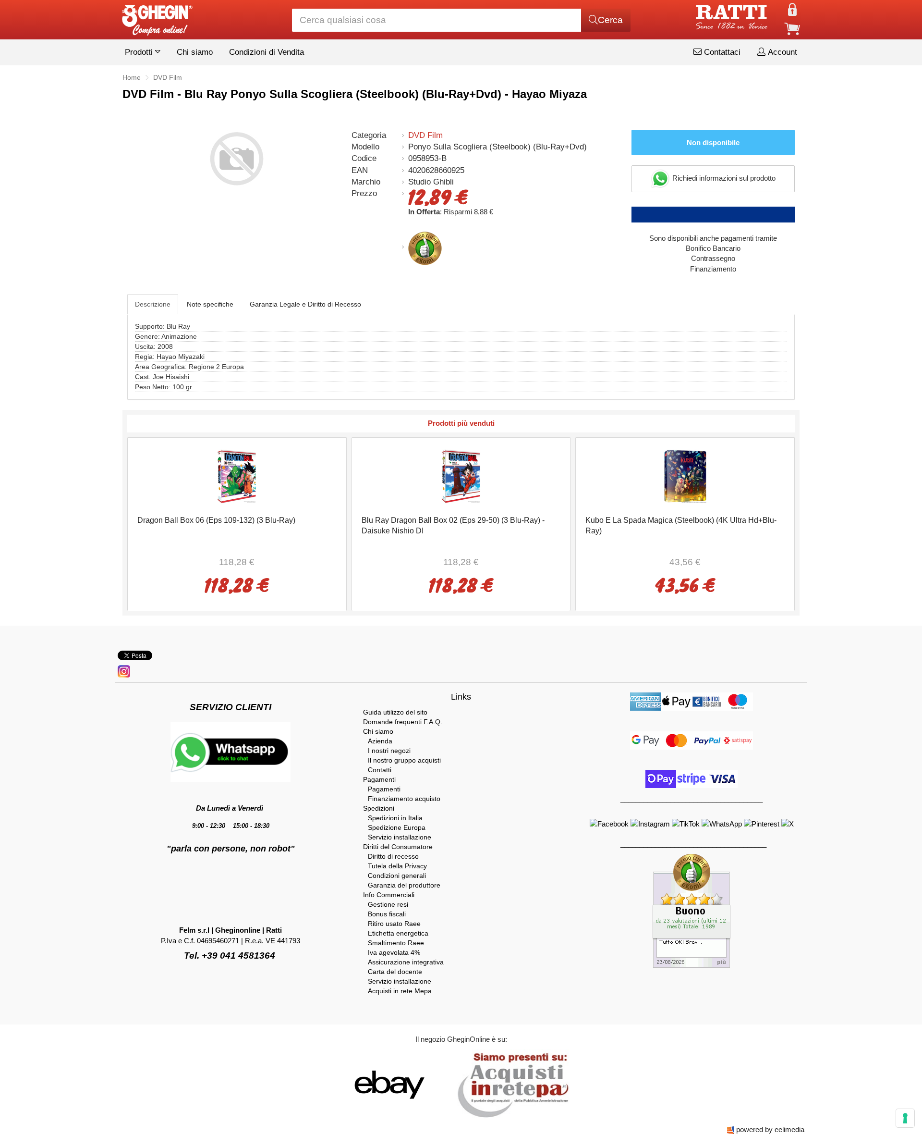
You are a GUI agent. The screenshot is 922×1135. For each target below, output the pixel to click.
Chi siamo (195, 52)
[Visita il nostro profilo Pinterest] (762, 823)
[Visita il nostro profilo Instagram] (651, 823)
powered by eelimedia (770, 1129)
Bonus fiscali (387, 914)
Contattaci (721, 52)
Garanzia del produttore (404, 885)
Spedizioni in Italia (395, 818)
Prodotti (140, 52)
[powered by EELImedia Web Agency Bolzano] (730, 1129)
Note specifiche (210, 304)
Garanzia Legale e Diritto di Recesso (305, 304)
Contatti (379, 770)
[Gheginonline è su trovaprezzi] (448, 1083)
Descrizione (152, 304)
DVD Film (425, 135)
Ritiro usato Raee (394, 923)
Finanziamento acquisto (404, 798)
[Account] (792, 9)
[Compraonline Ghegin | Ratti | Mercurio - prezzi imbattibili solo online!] (156, 17)
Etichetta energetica (398, 933)
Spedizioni (378, 808)
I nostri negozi (389, 750)
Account (781, 52)
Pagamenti (379, 779)
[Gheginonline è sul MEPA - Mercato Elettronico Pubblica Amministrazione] (510, 1083)
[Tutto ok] (691, 910)
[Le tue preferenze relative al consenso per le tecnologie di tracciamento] (905, 1118)
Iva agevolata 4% (394, 952)
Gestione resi (388, 904)
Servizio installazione (399, 837)
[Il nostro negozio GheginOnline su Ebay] (388, 1083)
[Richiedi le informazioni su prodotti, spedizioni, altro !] (230, 752)
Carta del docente (395, 971)
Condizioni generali (397, 875)
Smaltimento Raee (396, 943)
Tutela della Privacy (397, 866)
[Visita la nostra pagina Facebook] (610, 823)
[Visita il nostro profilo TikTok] (687, 823)
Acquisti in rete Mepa (400, 991)
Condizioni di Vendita (266, 52)
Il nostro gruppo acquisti (404, 760)
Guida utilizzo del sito (395, 712)
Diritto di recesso (393, 856)
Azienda (380, 741)
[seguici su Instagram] (124, 670)
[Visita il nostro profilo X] (787, 823)
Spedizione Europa (396, 827)
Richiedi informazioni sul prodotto (723, 178)
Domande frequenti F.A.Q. (402, 722)
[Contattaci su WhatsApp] (723, 823)
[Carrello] (792, 28)
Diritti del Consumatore (398, 847)
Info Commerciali (388, 895)
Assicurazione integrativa (406, 962)
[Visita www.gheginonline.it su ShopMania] (351, 1083)
